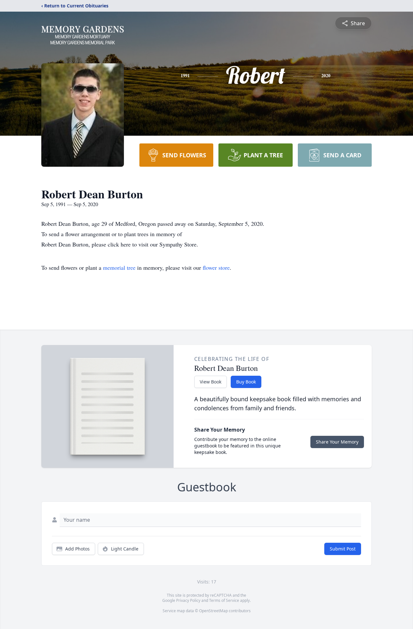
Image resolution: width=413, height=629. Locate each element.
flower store (216, 267)
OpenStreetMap (213, 610)
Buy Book (246, 382)
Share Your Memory (337, 442)
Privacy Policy (188, 600)
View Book (210, 382)
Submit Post (343, 549)
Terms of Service (224, 600)
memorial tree (119, 267)
